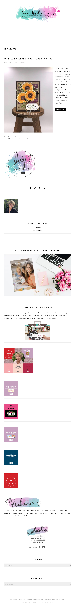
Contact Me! (37, 230)
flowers (16, 138)
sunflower (31, 138)
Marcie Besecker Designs (37, 17)
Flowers (12, 136)
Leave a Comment (20, 62)
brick (12, 138)
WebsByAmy (50, 602)
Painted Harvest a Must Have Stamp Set (29, 59)
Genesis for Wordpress (28, 602)
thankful (37, 138)
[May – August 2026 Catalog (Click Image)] (37, 295)
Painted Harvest (23, 138)
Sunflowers (18, 136)
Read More (60, 109)
